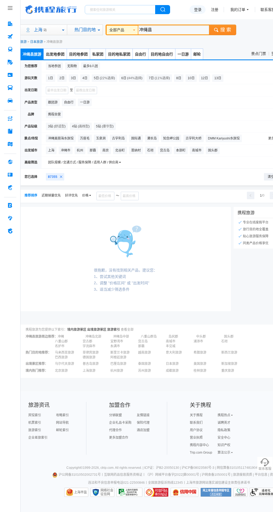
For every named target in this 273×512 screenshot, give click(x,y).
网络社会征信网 (107, 492)
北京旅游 (61, 371)
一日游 (183, 54)
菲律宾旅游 (91, 352)
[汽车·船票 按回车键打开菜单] (10, 87)
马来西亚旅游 (64, 352)
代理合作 (115, 430)
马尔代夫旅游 (64, 364)
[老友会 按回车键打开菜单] (10, 218)
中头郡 (201, 336)
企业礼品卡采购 (120, 423)
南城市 (170, 341)
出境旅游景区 (96, 329)
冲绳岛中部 (121, 336)
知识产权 (224, 445)
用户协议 (196, 430)
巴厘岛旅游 (118, 364)
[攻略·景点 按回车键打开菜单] (10, 131)
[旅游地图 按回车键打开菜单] (10, 144)
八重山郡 (61, 341)
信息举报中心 (129, 492)
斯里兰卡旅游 (120, 352)
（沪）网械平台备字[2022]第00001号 (172, 475)
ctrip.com (107, 468)
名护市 (60, 346)
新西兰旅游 (229, 352)
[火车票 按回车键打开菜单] (10, 49)
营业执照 (196, 437)
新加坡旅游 (229, 364)
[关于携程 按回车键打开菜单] (10, 231)
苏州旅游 (144, 371)
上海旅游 (89, 371)
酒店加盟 (143, 430)
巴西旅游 (61, 357)
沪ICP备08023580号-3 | (199, 468)
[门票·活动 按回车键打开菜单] (10, 75)
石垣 (224, 341)
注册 (214, 9)
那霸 (141, 346)
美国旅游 (200, 364)
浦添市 (198, 341)
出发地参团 (55, 54)
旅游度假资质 (242, 475)
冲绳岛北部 (93, 336)
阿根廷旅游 (118, 357)
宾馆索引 (34, 415)
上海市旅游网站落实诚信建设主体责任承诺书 (218, 483)
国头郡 (229, 336)
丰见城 (170, 346)
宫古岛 (143, 341)
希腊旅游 (200, 352)
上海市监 (80, 492)
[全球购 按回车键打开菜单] (10, 161)
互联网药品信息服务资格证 (123, 475)
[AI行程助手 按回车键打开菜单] (10, 118)
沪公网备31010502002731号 (80, 475)
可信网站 (156, 492)
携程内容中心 (199, 445)
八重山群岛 (149, 336)
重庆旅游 (227, 371)
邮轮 (197, 54)
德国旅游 (89, 357)
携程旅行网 (51, 9)
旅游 (23, 42)
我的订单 (237, 9)
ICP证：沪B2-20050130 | (163, 468)
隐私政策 (224, 430)
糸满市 (115, 346)
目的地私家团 (119, 54)
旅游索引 (113, 329)
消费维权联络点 (240, 492)
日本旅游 (36, 42)
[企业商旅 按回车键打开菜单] (10, 205)
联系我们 (196, 423)
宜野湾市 (116, 341)
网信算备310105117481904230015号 (244, 468)
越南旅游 (144, 352)
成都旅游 (172, 371)
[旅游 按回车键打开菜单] (10, 62)
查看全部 (127, 329)
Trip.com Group (201, 452)
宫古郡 (87, 341)
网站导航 (62, 423)
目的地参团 (78, 54)
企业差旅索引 (37, 437)
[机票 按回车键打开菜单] (10, 36)
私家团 (97, 54)
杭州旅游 (116, 371)
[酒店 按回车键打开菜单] (10, 23)
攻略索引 (62, 415)
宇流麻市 (89, 346)
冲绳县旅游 (32, 54)
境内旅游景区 (76, 329)
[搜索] (162, 9)
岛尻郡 (173, 336)
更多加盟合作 (118, 437)
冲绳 (61, 336)
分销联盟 (115, 415)
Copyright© (74, 468)
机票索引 (34, 423)
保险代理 (143, 423)
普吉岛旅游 (91, 364)
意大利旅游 (174, 352)
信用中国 (184, 492)
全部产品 (116, 30)
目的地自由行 (162, 54)
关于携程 (196, 415)
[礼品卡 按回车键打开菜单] (10, 174)
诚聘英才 (224, 423)
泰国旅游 (144, 364)
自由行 (140, 54)
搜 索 (225, 30)
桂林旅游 (200, 371)
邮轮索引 (62, 430)
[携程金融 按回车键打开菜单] (10, 187)
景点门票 (258, 53)
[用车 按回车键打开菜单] (10, 100)
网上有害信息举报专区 (215, 492)
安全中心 (224, 437)
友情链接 (143, 415)
